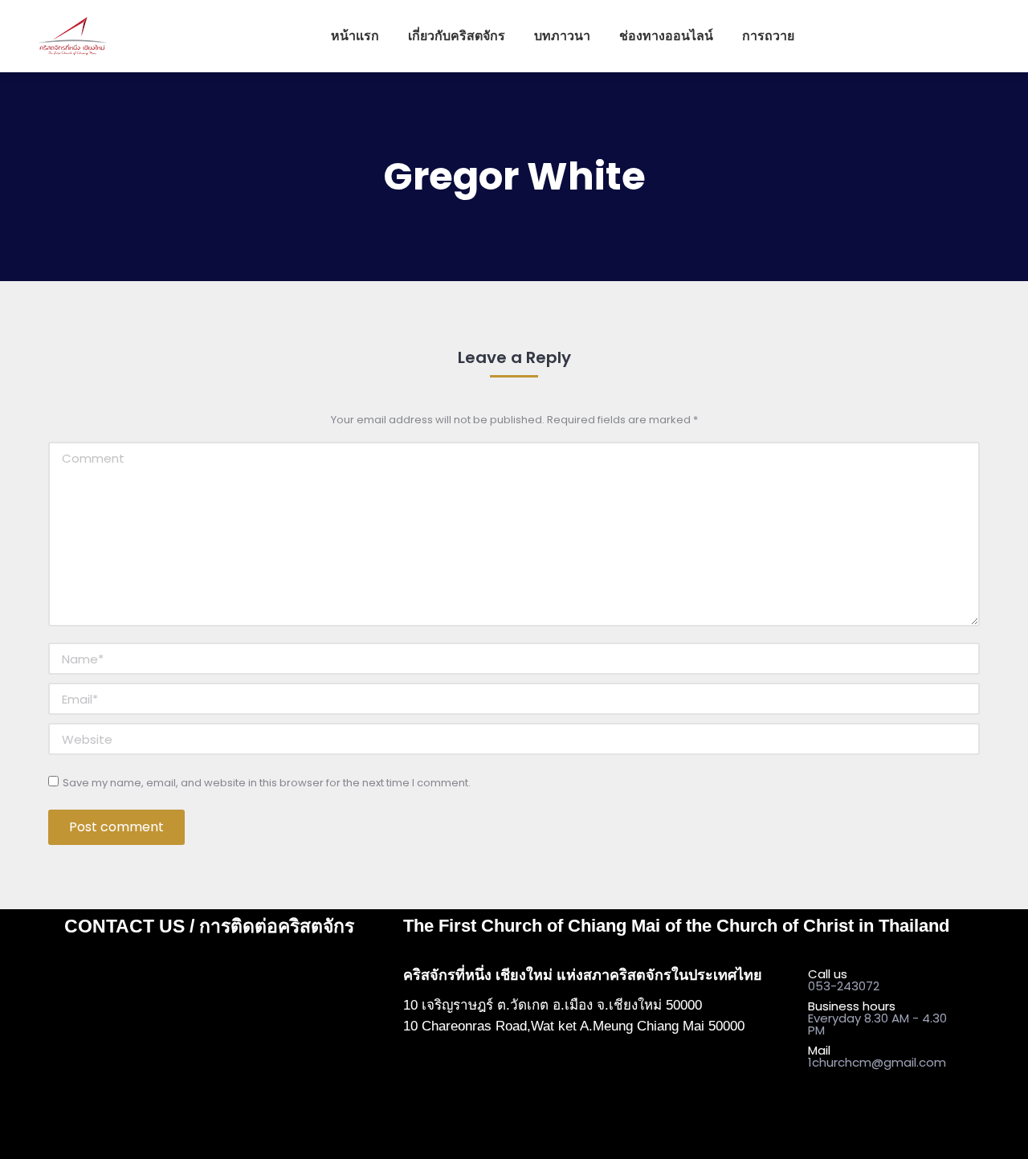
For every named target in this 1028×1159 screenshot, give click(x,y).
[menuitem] (355, 36)
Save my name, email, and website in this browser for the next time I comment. (267, 782)
